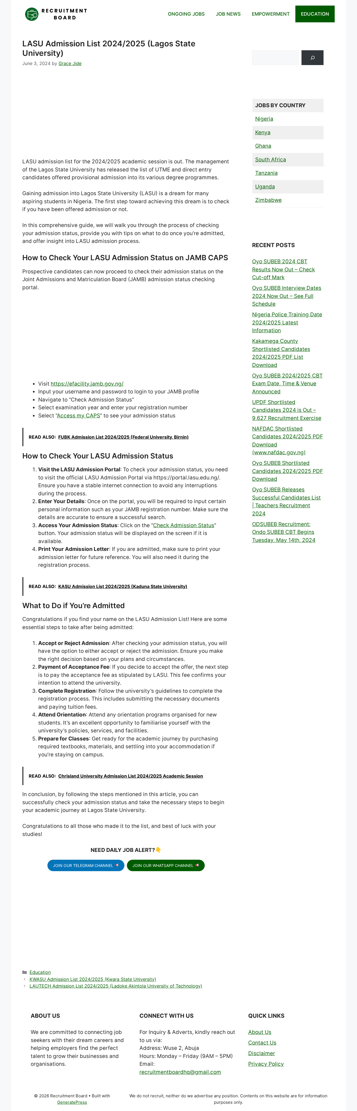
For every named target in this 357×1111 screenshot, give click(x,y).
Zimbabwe (268, 200)
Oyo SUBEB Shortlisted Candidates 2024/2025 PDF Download (287, 471)
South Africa (270, 159)
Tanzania (266, 173)
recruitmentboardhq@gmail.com (180, 1072)
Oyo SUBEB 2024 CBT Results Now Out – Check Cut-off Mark (283, 269)
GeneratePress (72, 1102)
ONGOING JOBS (186, 14)
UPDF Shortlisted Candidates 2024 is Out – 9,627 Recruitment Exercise (286, 410)
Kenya (263, 132)
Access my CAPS (78, 415)
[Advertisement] (126, 116)
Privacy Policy (266, 1064)
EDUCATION (315, 14)
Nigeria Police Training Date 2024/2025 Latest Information (287, 322)
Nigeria (264, 119)
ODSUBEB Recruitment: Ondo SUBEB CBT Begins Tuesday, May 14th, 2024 (283, 532)
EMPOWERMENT (271, 14)
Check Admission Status (183, 525)
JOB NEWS (228, 14)
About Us (259, 1032)
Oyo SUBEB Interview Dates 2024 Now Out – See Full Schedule (286, 296)
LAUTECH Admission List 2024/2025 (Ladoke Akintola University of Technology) (116, 986)
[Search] (312, 57)
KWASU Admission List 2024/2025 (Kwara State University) (93, 979)
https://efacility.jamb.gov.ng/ (87, 384)
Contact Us (262, 1043)
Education (40, 972)
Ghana (263, 146)
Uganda (265, 186)
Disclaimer (261, 1053)
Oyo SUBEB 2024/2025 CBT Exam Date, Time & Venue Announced (287, 383)
